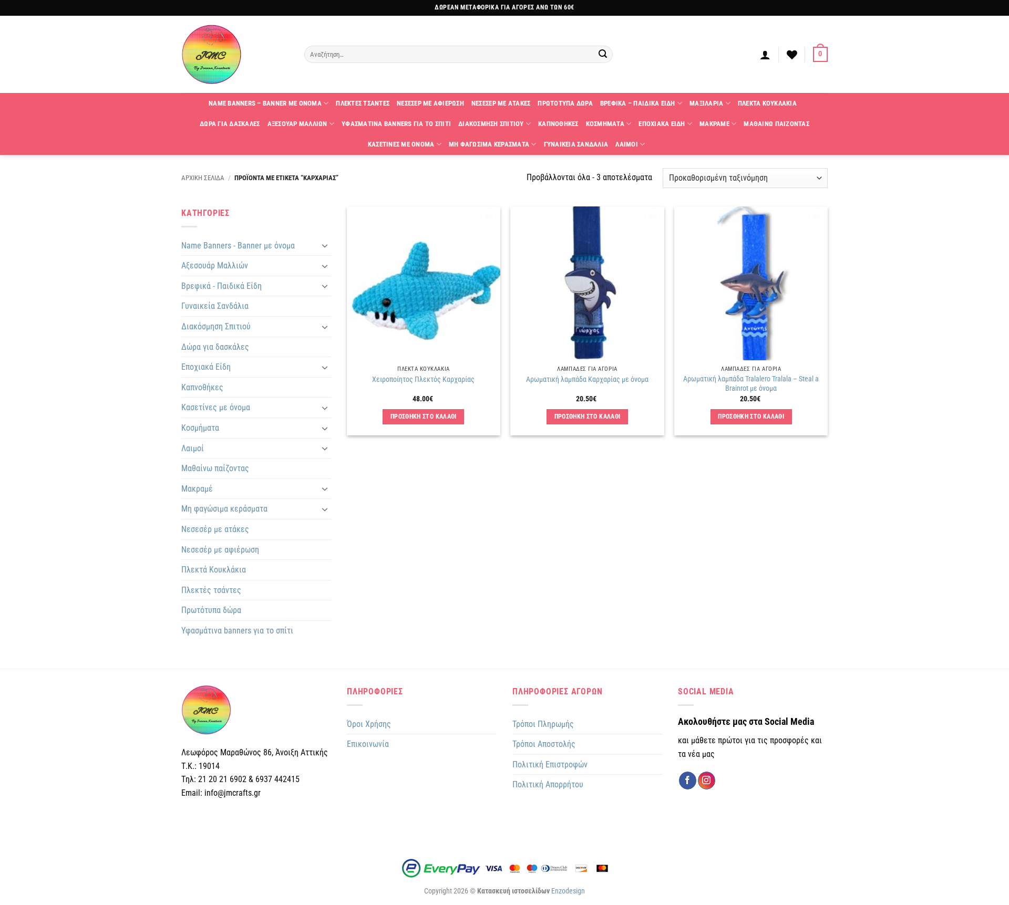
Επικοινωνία (368, 744)
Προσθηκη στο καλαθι (423, 416)
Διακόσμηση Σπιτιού (216, 326)
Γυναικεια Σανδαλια (576, 144)
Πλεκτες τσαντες (362, 103)
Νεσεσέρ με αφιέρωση (220, 550)
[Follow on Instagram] (706, 780)
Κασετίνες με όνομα (215, 407)
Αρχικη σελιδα (202, 178)
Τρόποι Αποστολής (543, 744)
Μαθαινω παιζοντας (776, 124)
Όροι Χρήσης (369, 724)
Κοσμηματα (605, 124)
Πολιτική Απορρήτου (547, 784)
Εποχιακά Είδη (206, 367)
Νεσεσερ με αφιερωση (430, 103)
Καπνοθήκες (202, 387)
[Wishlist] (792, 54)
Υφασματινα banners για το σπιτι (396, 124)
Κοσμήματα (200, 428)
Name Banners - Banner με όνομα (238, 246)
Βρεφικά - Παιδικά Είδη (221, 286)
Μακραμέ (197, 489)
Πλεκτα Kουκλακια (767, 103)
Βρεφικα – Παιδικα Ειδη (637, 103)
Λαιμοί (192, 448)
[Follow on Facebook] (687, 780)
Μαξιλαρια (706, 103)
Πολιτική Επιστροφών (550, 764)
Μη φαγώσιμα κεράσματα (224, 509)
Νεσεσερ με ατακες (500, 103)
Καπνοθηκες (558, 124)
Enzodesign (568, 891)
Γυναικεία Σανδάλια (215, 306)
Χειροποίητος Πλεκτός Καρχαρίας (423, 379)
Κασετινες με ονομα (401, 144)
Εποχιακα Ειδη (662, 124)
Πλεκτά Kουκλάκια (213, 570)
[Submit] (603, 55)
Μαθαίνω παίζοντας (215, 468)
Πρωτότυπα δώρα (211, 610)
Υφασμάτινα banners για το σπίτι (237, 631)
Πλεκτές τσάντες (211, 590)
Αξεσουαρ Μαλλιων (297, 124)
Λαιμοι (626, 144)
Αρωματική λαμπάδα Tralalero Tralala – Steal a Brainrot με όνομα (751, 384)
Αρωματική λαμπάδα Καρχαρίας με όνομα (587, 379)
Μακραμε (714, 124)
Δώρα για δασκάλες (215, 347)
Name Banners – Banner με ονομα (265, 103)
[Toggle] (324, 245)
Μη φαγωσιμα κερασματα (489, 144)
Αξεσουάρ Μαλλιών (214, 266)
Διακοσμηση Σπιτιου (491, 124)
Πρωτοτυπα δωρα (565, 103)
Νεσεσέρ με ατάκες (215, 529)
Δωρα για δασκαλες (230, 124)
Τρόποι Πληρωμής (543, 724)
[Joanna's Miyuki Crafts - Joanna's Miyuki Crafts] (235, 54)
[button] (765, 54)
